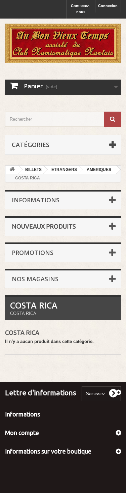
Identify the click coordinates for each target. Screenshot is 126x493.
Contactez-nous (80, 9)
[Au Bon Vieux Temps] (63, 43)
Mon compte (22, 432)
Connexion (108, 6)
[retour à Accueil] (12, 170)
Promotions (32, 253)
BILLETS (33, 169)
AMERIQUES (99, 169)
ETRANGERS (64, 169)
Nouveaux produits (44, 226)
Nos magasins (35, 279)
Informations (35, 200)
